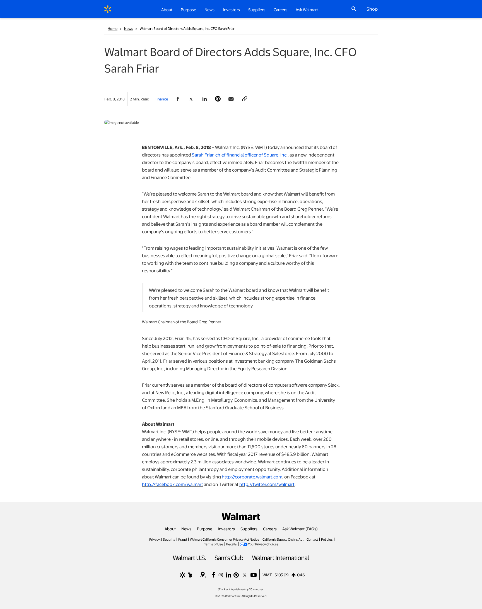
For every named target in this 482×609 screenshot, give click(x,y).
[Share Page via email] (231, 99)
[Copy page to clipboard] (244, 99)
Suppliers (248, 528)
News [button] (209, 9)
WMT (267, 574)
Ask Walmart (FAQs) (300, 528)
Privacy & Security (162, 539)
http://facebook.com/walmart (172, 484)
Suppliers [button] (256, 9)
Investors (226, 528)
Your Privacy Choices (263, 544)
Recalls (231, 544)
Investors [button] (231, 9)
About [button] (166, 9)
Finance (161, 99)
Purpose (204, 528)
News (128, 28)
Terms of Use (213, 544)
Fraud (182, 539)
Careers (280, 9)
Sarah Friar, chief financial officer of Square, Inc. (240, 154)
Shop (372, 8)
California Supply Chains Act (282, 539)
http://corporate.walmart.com (252, 476)
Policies (327, 539)
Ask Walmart (307, 9)
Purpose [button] (188, 9)
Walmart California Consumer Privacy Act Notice (224, 539)
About (170, 528)
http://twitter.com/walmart (267, 484)
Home (112, 28)
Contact (312, 539)
